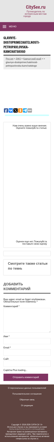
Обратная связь (27, 400)
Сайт (6, 359)
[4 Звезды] (28, 207)
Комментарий (11, 306)
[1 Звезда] (28, 140)
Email (7, 348)
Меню (12, 26)
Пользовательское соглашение (27, 394)
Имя (6, 336)
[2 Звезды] (28, 162)
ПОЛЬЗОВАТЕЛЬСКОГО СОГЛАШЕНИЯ (26, 429)
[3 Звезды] (28, 184)
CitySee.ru (36, 7)
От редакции (27, 405)
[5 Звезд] (28, 229)
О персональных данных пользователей (27, 388)
